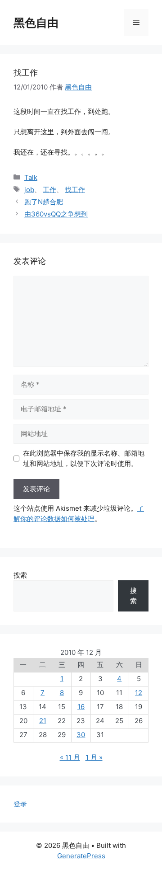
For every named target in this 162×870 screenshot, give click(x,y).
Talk (30, 177)
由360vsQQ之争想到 (56, 214)
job (29, 189)
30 (80, 734)
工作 (49, 189)
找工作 (75, 189)
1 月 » (94, 757)
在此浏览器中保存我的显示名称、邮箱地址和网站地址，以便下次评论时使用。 (83, 458)
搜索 (20, 575)
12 (138, 692)
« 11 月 (70, 757)
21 (42, 720)
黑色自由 (36, 22)
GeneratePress (81, 855)
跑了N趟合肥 (43, 202)
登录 (20, 803)
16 (81, 706)
